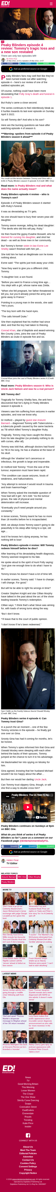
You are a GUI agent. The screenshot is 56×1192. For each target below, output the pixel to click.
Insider (28, 1126)
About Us (28, 1147)
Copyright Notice (28, 1173)
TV (3, 42)
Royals (28, 1117)
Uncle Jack (40, 779)
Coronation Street (28, 1107)
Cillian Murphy (34, 877)
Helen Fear (13, 59)
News (28, 1077)
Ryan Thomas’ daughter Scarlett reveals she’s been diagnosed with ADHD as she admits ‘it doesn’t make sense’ (40, 995)
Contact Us (28, 1160)
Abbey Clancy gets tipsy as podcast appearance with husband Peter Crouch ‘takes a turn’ (40, 1048)
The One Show (28, 1097)
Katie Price (28, 1123)
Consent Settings (28, 1166)
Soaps (28, 1103)
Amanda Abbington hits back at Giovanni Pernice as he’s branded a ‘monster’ (15, 1046)
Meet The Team (28, 1150)
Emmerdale (28, 1113)
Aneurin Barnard (9, 877)
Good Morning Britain (28, 1084)
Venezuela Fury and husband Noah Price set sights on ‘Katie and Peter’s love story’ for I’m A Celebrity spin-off (41, 911)
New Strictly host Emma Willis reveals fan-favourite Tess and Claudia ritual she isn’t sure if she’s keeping (14, 938)
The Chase (28, 1094)
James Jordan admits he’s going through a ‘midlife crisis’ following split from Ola (14, 993)
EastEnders (28, 1110)
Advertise (28, 1157)
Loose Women (28, 1090)
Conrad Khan (8, 330)
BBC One (22, 877)
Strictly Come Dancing (28, 1100)
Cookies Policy (28, 1163)
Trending (28, 1120)
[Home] (5, 4)
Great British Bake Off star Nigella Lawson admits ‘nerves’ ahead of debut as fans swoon (14, 962)
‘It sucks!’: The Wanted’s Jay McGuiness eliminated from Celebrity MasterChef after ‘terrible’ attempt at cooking (41, 938)
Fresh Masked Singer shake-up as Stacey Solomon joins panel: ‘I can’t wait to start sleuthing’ (41, 962)
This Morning (28, 1087)
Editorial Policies (28, 1153)
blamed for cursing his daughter (18, 237)
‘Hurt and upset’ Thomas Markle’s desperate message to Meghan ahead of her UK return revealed (14, 1019)
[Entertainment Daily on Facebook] (28, 1135)
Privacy (28, 1170)
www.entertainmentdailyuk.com (23, 1179)
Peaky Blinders (8, 882)
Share (10, 63)
